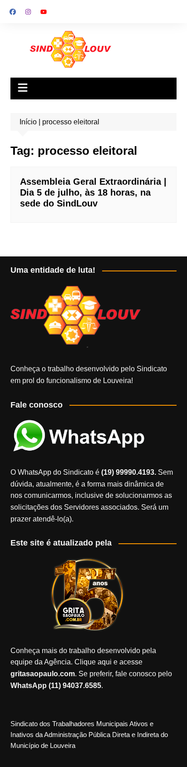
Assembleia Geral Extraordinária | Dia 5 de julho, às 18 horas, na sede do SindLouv (93, 192)
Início (28, 122)
